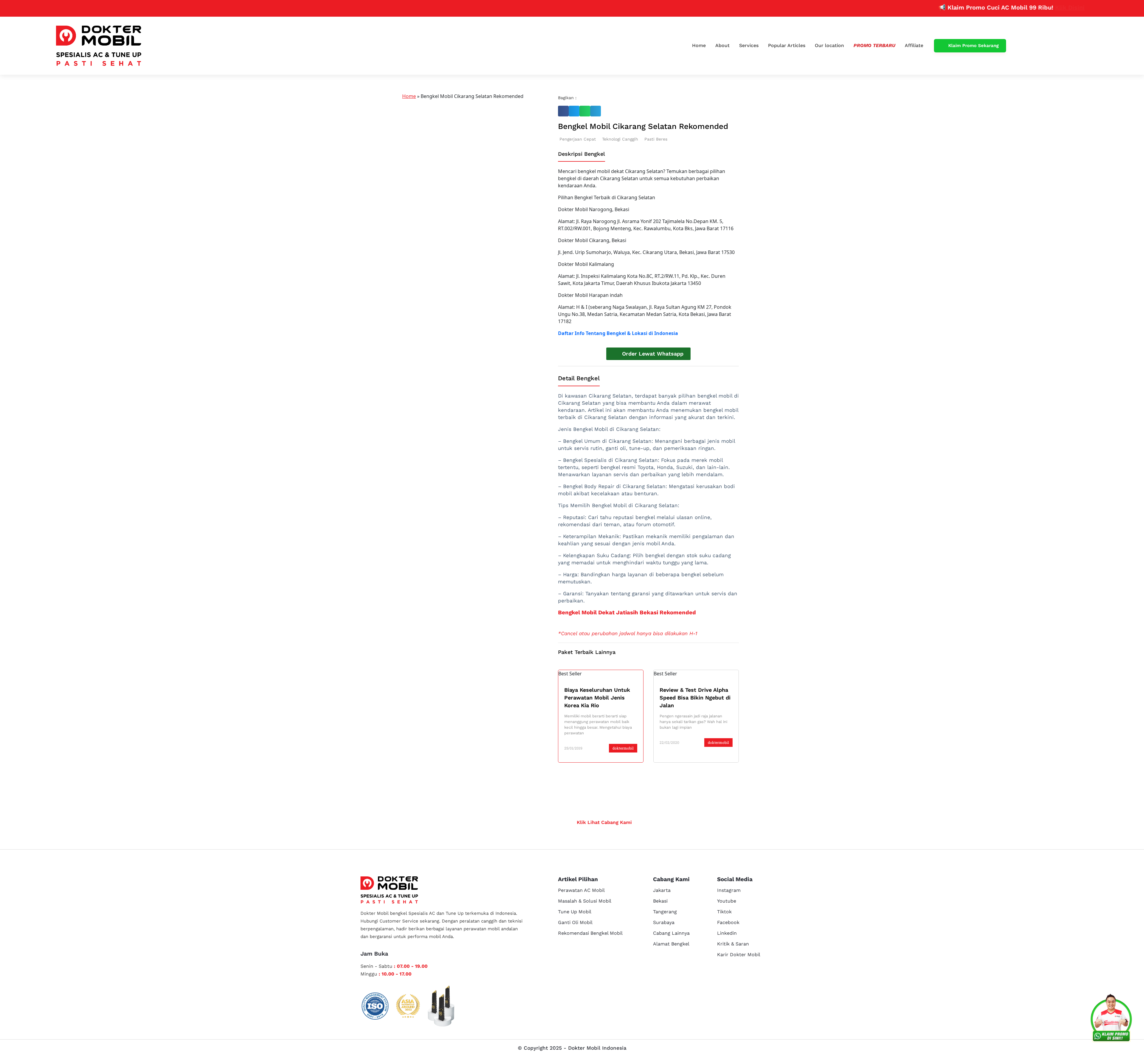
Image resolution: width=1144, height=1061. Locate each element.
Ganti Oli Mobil (575, 922)
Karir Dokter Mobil (738, 954)
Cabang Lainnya (671, 933)
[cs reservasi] (1111, 1019)
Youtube (726, 901)
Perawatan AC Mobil (581, 890)
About (722, 45)
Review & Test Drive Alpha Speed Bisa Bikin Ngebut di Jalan (695, 697)
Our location (829, 45)
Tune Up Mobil (574, 911)
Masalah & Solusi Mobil (584, 901)
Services (748, 45)
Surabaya (663, 922)
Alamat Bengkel (671, 944)
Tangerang (665, 911)
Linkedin (727, 933)
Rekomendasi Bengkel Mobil (590, 933)
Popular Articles (786, 45)
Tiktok (724, 911)
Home (699, 45)
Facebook (728, 922)
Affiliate (914, 45)
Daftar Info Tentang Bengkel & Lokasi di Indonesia (618, 333)
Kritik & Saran (733, 944)
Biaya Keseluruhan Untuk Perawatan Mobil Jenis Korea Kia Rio (597, 697)
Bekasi (660, 901)
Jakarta (662, 890)
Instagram (729, 890)
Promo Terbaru (874, 45)
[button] (563, 111)
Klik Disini (1036, 7)
